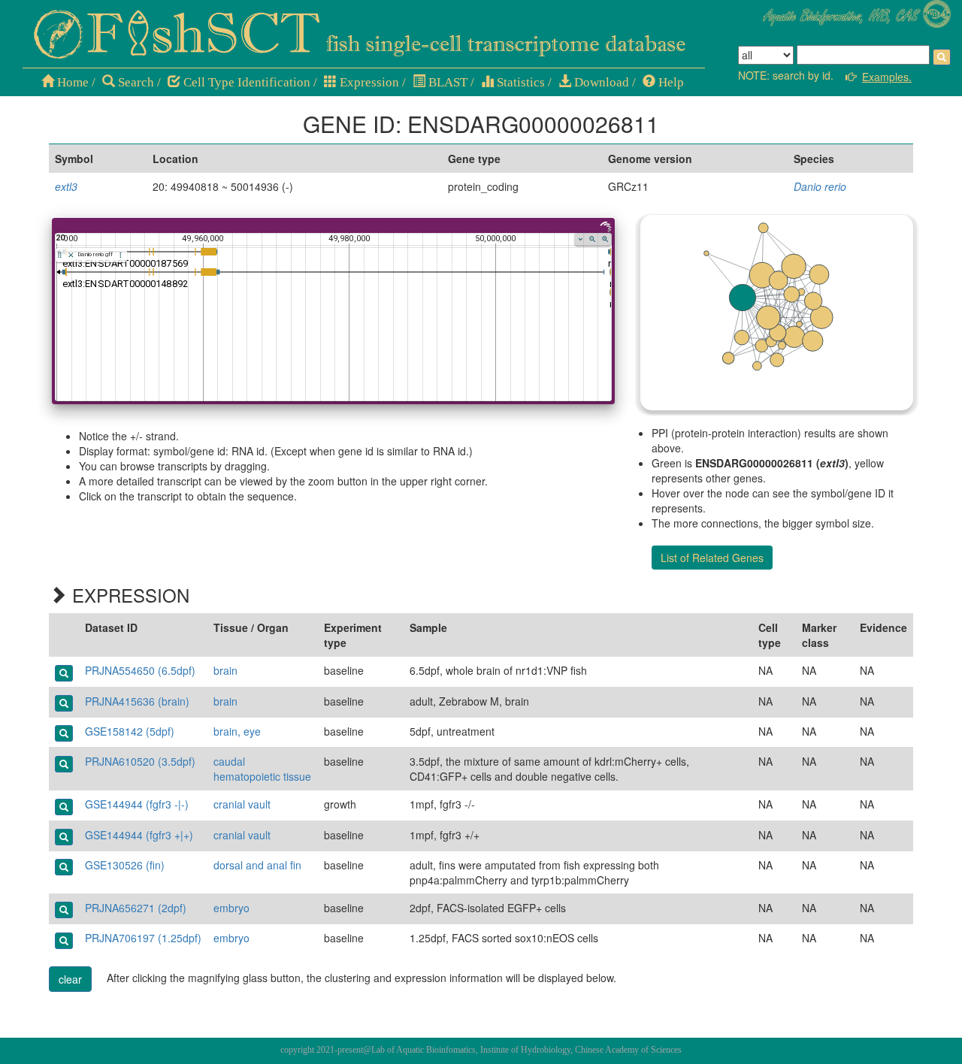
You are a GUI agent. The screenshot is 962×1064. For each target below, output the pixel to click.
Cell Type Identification (245, 82)
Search (134, 82)
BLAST (446, 82)
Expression (368, 82)
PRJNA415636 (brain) (137, 701)
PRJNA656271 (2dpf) (135, 907)
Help (669, 82)
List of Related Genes (712, 557)
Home (71, 82)
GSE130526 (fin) (125, 864)
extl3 (66, 186)
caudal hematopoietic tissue (262, 769)
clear (70, 979)
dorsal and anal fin (257, 864)
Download (600, 82)
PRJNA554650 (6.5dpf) (140, 670)
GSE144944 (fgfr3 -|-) (137, 804)
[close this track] (71, 255)
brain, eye (237, 731)
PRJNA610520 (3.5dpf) (140, 761)
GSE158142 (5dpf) (129, 731)
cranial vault (242, 804)
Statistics (519, 82)
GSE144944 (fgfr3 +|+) (139, 834)
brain (225, 670)
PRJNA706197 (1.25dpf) (143, 937)
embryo (231, 907)
